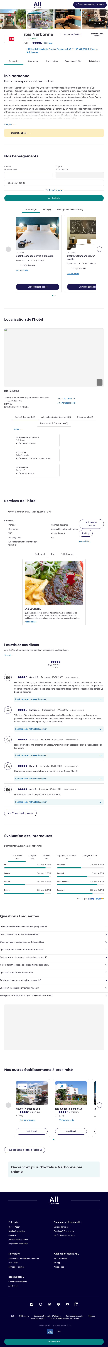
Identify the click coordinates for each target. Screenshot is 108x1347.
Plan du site (13, 1263)
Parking (85, 533)
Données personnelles (74, 1316)
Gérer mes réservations (17, 1282)
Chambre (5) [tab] (31, 209)
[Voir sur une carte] (54, 357)
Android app (59, 1267)
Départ (62, 168)
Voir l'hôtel (32, 1131)
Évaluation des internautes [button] (28, 836)
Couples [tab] (32, 857)
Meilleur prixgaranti (97, 35)
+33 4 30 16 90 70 (66, 398)
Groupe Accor (14, 1227)
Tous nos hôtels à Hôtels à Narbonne (25, 1150)
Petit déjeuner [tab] (67, 554)
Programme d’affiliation (18, 1244)
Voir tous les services (91, 524)
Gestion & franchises (16, 1231)
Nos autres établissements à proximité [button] (38, 1070)
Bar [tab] (52, 554)
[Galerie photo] (54, 19)
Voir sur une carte (27, 1120)
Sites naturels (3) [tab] (85, 417)
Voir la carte (32, 52)
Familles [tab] (46, 857)
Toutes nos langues (16, 1267)
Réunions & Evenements (64, 1231)
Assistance (12, 1286)
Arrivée (10, 168)
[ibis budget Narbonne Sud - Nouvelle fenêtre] (71, 1093)
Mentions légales (38, 1319)
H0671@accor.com (66, 403)
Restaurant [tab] (40, 554)
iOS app (57, 1263)
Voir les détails (30, 622)
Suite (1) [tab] (47, 209)
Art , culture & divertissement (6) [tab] (56, 417)
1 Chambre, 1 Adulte (15, 183)
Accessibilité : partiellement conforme (23, 1258)
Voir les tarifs (54, 1341)
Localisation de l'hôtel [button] (23, 319)
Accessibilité (84, 541)
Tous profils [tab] (16, 857)
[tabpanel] (54, 256)
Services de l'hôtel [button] (20, 501)
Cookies (91, 1316)
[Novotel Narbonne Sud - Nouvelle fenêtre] (32, 1093)
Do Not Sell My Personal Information (64, 1319)
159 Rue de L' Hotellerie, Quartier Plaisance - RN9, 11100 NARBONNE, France (61, 49)
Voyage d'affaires (61, 1227)
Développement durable (18, 1239)
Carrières (12, 1235)
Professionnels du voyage (64, 1235)
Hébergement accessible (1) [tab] (70, 209)
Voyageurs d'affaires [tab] (66, 857)
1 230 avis (48, 43)
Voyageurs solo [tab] (89, 857)
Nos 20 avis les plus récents (20, 813)
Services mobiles (60, 1258)
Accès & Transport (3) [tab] (25, 417)
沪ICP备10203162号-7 (62, 1325)
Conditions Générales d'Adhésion (47, 1316)
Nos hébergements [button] (21, 156)
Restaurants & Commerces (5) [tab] (54, 423)
